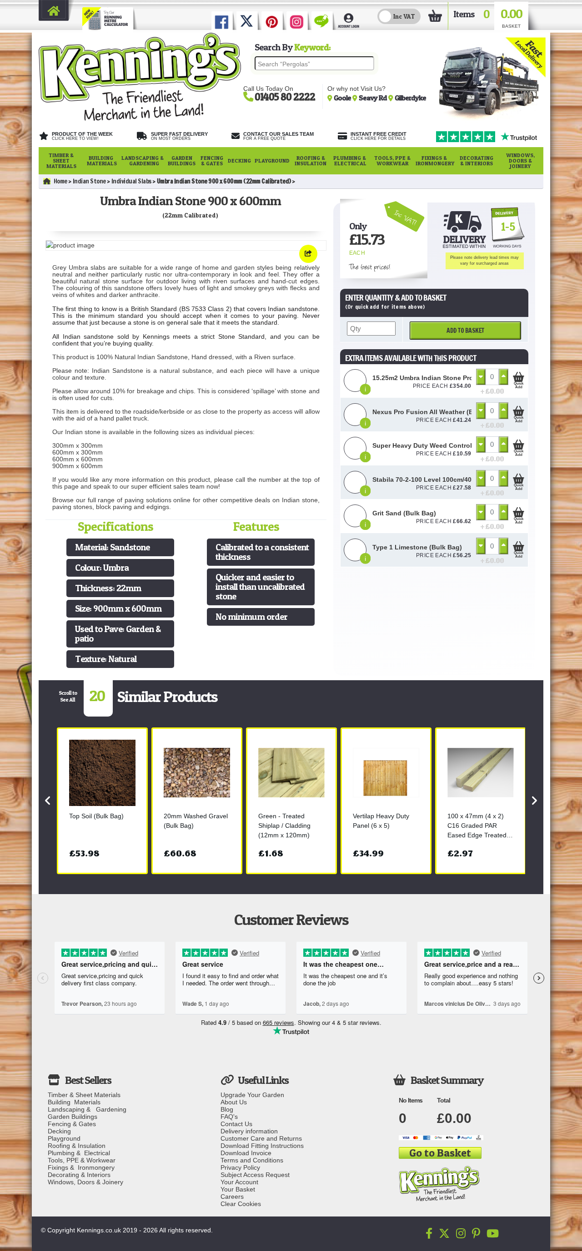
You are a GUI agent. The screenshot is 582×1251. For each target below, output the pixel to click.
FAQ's (229, 1116)
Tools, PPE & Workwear (392, 160)
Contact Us (236, 1123)
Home (60, 181)
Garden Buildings (182, 160)
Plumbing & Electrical (350, 160)
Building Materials (102, 160)
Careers (232, 1196)
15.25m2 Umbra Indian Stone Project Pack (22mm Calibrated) (466, 377)
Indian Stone (89, 181)
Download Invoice (246, 1153)
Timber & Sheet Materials (61, 160)
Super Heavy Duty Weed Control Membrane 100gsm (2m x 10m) (469, 445)
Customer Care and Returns (261, 1138)
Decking (239, 160)
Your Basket (238, 1189)
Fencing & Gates (212, 160)
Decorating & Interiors (476, 160)
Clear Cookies (241, 1203)
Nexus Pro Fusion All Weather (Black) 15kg (438, 411)
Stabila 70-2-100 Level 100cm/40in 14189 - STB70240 (453, 479)
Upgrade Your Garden (252, 1094)
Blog (227, 1109)
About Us (234, 1102)
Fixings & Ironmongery (435, 160)
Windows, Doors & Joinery (520, 160)
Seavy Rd (373, 97)
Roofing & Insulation (310, 160)
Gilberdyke (410, 97)
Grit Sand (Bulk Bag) (404, 513)
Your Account (239, 1182)
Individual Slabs (131, 181)
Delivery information (249, 1131)
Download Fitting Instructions (262, 1145)
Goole (343, 97)
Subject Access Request (255, 1174)
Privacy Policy (240, 1167)
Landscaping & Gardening (142, 160)
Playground (272, 160)
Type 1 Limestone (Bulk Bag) (417, 547)
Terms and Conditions (252, 1160)
